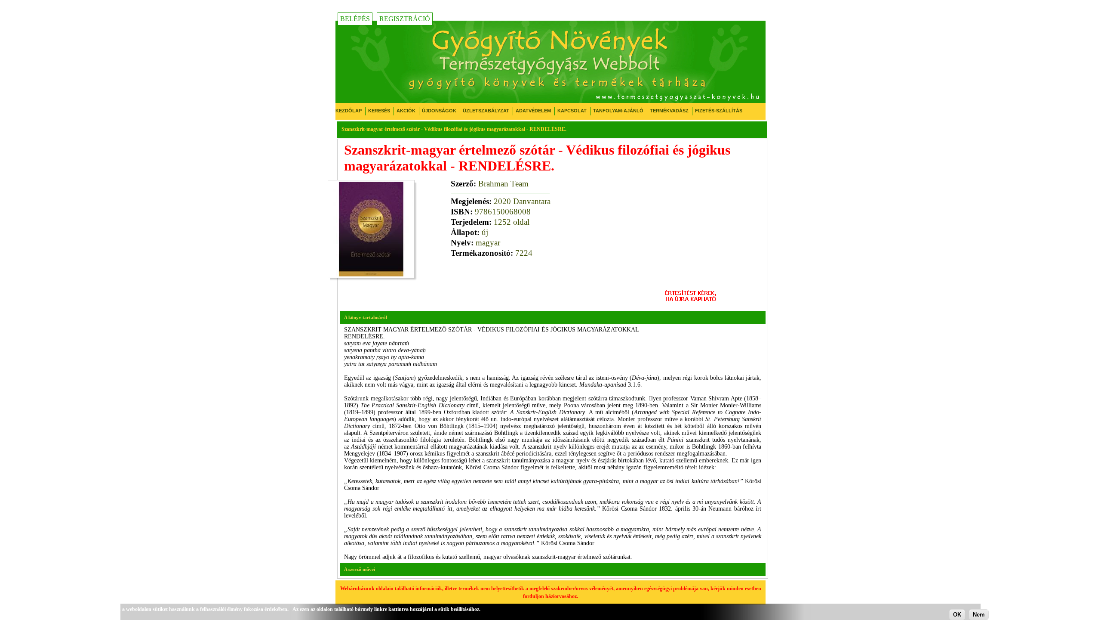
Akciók (406, 110)
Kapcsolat (572, 110)
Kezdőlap (348, 110)
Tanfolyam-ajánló (618, 110)
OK (957, 614)
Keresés (379, 110)
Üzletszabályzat (486, 110)
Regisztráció (404, 18)
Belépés (355, 18)
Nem (979, 614)
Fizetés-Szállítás (718, 110)
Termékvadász (669, 110)
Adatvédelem (533, 110)
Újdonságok (439, 110)
